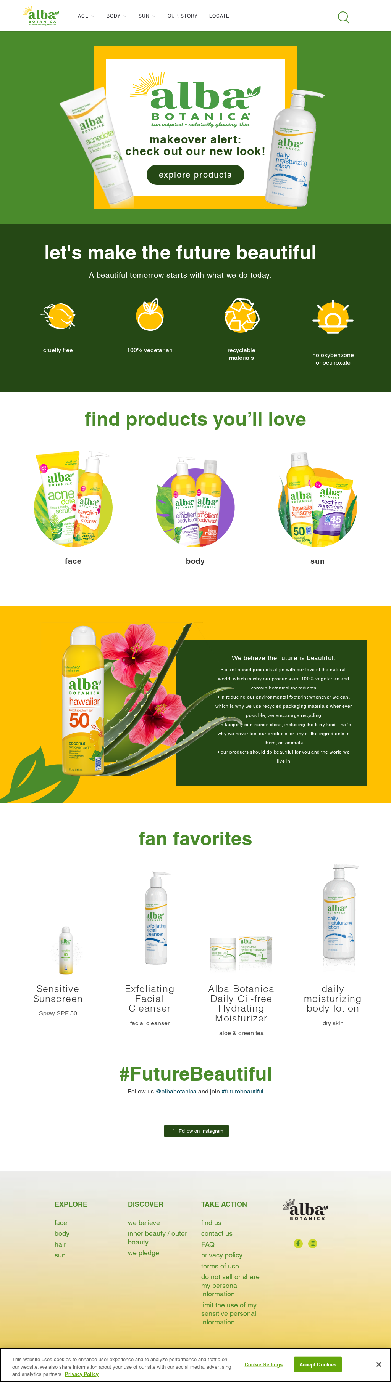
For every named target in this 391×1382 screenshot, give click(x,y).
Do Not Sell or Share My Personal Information (230, 1285)
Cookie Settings (264, 1364)
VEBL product (294, 147)
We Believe (144, 1222)
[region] (195, 1365)
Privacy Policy (221, 1255)
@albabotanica (176, 1091)
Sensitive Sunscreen (58, 993)
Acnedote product (96, 147)
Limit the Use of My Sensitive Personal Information (229, 1313)
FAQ (208, 1244)
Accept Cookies (318, 1364)
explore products (195, 175)
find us (211, 1222)
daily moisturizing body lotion (333, 998)
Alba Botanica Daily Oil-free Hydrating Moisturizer (241, 1003)
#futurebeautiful (242, 1091)
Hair (60, 1244)
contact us (217, 1233)
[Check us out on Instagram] (312, 1243)
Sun (60, 1255)
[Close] (378, 1364)
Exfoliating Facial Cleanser (149, 998)
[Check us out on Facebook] (298, 1243)
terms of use (220, 1266)
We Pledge (143, 1253)
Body (62, 1233)
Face (61, 1222)
